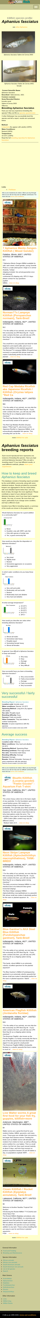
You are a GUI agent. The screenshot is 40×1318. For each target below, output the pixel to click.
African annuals (8, 1260)
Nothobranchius (8, 1287)
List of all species (9, 1269)
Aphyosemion (8, 1281)
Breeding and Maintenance (12, 1253)
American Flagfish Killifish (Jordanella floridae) (19, 1012)
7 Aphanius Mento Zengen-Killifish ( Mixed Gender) (20, 249)
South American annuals (11, 1264)
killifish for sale (22, 437)
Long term (5, 127)
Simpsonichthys (8, 1291)
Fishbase (12, 189)
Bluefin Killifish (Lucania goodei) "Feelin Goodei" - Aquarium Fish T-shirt (19, 782)
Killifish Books (8, 1303)
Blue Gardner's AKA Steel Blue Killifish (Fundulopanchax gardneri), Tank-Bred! (19, 933)
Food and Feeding (9, 1251)
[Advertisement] (20, 165)
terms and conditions (17, 196)
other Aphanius (21, 27)
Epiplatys (6, 1283)
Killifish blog (7, 1301)
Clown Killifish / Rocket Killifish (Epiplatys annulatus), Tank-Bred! (18, 1192)
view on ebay (14, 283)
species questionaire (27, 113)
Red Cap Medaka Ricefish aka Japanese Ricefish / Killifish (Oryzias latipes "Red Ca (19, 390)
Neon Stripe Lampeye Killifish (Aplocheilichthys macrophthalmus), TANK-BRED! (19, 857)
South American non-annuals (13, 1267)
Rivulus (5, 1289)
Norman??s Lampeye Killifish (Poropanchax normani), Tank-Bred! (17, 315)
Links (5, 1299)
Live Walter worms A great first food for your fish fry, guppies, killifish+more (19, 1115)
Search (5, 1271)
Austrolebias (7, 1278)
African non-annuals (10, 1262)
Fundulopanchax (9, 1285)
